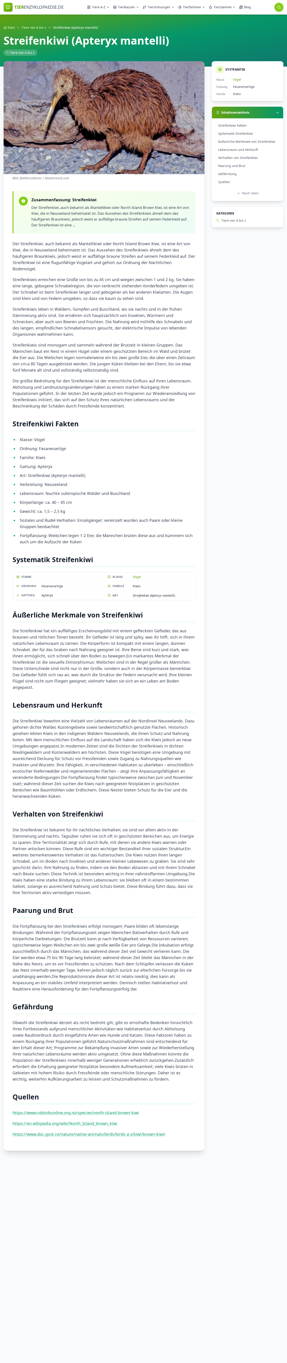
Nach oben (250, 193)
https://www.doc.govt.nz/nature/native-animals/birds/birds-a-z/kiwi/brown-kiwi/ (89, 1134)
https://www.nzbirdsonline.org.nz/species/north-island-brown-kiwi (76, 1112)
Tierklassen (126, 7)
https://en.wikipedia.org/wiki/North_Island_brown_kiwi (65, 1123)
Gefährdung (227, 174)
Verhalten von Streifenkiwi (238, 158)
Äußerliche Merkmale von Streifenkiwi (246, 141)
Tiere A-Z (98, 7)
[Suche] (278, 7)
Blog (247, 7)
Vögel (137, 577)
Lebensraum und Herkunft (238, 149)
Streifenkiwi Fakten (232, 125)
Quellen (224, 182)
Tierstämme (223, 7)
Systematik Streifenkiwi (235, 133)
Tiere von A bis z (34, 27)
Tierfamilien (192, 7)
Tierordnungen (159, 7)
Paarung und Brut (231, 166)
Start (11, 27)
